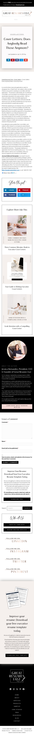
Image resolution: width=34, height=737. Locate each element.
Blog (17, 718)
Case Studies (17, 709)
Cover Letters (17, 34)
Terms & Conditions (17, 730)
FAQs (17, 712)
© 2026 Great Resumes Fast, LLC (11, 728)
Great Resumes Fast (7, 79)
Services (17, 700)
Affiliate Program (26, 728)
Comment (5, 422)
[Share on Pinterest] (13, 60)
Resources (17, 715)
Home (17, 695)
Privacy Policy (6, 730)
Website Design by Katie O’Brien (17, 732)
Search (4, 508)
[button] (17, 406)
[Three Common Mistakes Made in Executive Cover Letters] (17, 229)
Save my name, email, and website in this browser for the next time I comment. (17, 458)
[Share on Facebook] (17, 60)
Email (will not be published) (10, 448)
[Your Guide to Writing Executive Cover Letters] (17, 269)
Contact (17, 721)
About (17, 697)
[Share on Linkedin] (8, 60)
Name (4, 441)
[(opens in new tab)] (17, 540)
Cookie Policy (28, 730)
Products (17, 703)
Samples (17, 706)
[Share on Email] (26, 60)
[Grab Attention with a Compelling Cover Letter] (17, 308)
